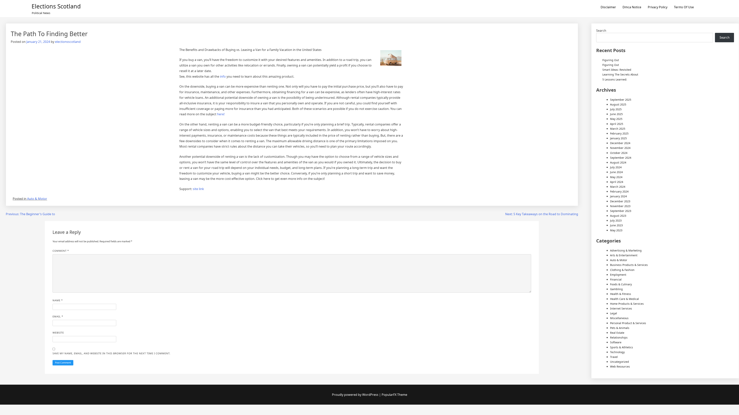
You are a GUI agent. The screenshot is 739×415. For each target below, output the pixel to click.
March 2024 (617, 186)
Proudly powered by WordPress (355, 395)
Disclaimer (608, 7)
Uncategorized (619, 362)
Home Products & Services (627, 303)
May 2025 (616, 119)
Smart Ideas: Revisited (616, 69)
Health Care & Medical (624, 299)
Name (58, 300)
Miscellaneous (619, 318)
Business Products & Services (629, 265)
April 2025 (616, 124)
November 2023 (620, 206)
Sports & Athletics (621, 347)
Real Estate (617, 332)
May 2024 (616, 177)
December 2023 (620, 201)
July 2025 (616, 109)
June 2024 (616, 172)
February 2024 (619, 191)
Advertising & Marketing (626, 250)
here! (221, 114)
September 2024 (620, 157)
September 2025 (620, 99)
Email (58, 316)
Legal (613, 313)
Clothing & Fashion (622, 270)
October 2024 (618, 153)
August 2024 (618, 162)
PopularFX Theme (394, 395)
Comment (61, 250)
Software (615, 342)
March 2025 (617, 128)
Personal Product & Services (628, 323)
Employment (618, 274)
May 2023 (616, 230)
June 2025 (616, 114)
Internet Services (621, 308)
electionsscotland (68, 42)
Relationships (619, 337)
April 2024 (616, 182)
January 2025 (618, 138)
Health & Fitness (620, 294)
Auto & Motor (37, 199)
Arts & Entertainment (623, 255)
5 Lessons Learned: (614, 79)
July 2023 (616, 220)
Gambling (616, 289)
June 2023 (616, 225)
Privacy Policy (657, 7)
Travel (614, 357)
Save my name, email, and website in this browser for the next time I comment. (111, 353)
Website (58, 332)
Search (601, 30)
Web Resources (620, 366)
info (223, 76)
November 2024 (620, 148)
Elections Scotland (56, 6)
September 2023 (620, 211)
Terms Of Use (684, 7)
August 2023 (618, 215)
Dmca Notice (632, 7)
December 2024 (620, 143)
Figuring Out (610, 60)
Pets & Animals (619, 328)
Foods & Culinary (621, 284)
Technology (617, 352)
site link (198, 189)
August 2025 (618, 104)
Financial (616, 279)
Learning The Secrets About (620, 74)
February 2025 (619, 133)
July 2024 (616, 167)
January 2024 (618, 196)
